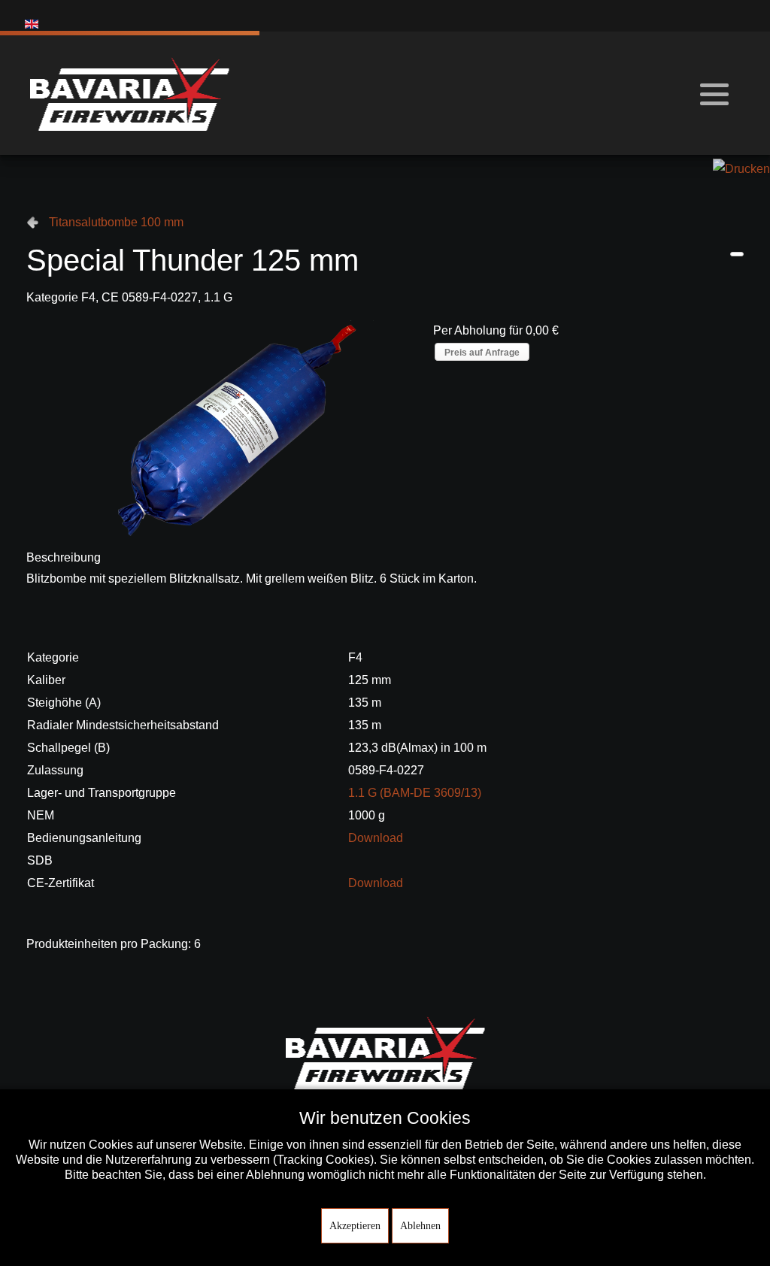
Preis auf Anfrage (482, 352)
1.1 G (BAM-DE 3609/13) (414, 792)
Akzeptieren (354, 1225)
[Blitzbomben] (737, 254)
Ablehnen (420, 1225)
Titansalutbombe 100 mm (116, 222)
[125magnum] (223, 427)
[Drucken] (741, 168)
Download (375, 837)
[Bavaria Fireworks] (129, 93)
